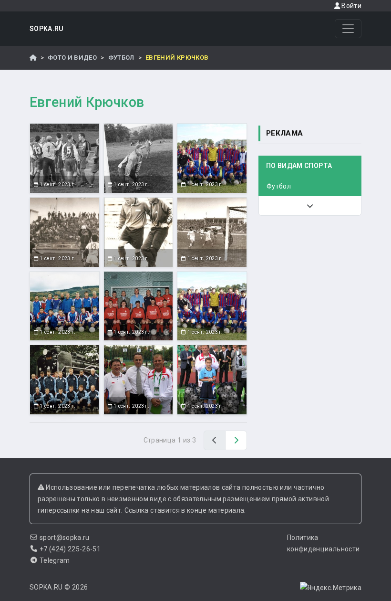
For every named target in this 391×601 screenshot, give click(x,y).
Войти (350, 6)
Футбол (121, 57)
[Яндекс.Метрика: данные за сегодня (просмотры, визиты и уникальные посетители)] (330, 587)
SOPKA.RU (47, 28)
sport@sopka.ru (65, 537)
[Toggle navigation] (348, 28)
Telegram (55, 560)
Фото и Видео (72, 57)
